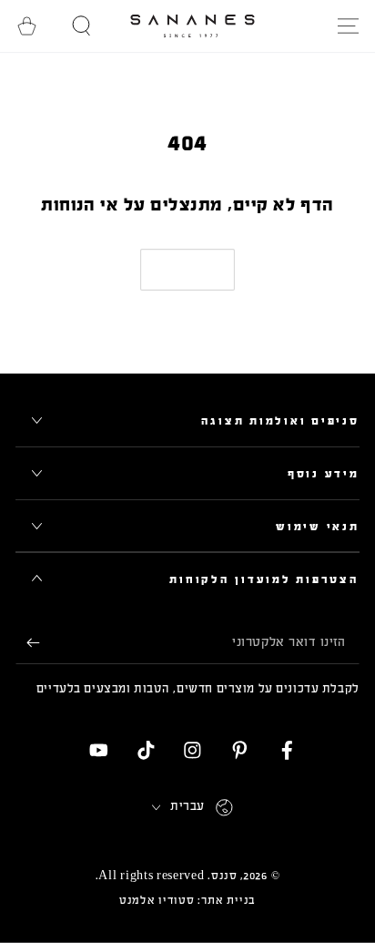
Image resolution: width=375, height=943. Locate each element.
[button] (82, 26)
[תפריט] (347, 26)
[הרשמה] (27, 643)
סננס (224, 875)
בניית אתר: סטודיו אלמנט (187, 900)
